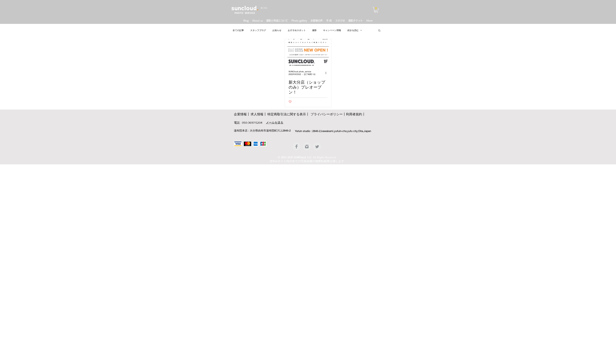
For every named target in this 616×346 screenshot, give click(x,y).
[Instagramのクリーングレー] (307, 146)
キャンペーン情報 (332, 30)
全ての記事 (238, 30)
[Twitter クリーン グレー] (317, 146)
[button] (376, 10)
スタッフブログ (258, 30)
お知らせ (276, 30)
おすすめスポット (297, 30)
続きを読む (353, 30)
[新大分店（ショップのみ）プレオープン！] (308, 52)
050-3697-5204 (252, 122)
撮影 (314, 30)
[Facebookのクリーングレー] (296, 146)
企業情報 (240, 114)
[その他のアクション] (327, 73)
